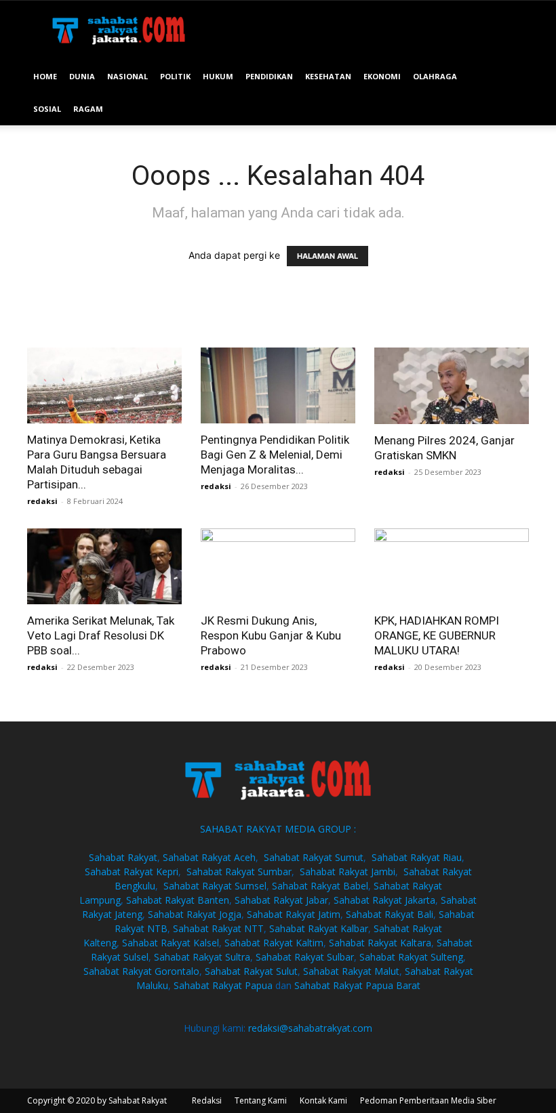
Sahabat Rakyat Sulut (251, 971)
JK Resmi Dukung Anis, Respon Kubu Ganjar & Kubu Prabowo (271, 635)
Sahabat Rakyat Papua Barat (357, 985)
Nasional (127, 76)
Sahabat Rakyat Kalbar (318, 928)
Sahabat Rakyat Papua (223, 985)
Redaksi (207, 1100)
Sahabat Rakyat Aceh (209, 857)
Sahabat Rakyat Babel (320, 885)
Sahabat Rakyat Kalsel (170, 942)
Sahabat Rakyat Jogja (194, 914)
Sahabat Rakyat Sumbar (239, 871)
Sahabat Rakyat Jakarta (384, 900)
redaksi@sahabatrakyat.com (310, 1028)
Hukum (218, 76)
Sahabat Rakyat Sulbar (305, 956)
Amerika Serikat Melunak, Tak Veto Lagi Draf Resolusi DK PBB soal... (100, 635)
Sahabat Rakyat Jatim (293, 914)
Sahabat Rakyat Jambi (347, 871)
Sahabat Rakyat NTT (218, 928)
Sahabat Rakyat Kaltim (273, 942)
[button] (512, 76)
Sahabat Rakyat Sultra (202, 956)
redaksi (42, 501)
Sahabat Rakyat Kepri (131, 871)
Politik (175, 76)
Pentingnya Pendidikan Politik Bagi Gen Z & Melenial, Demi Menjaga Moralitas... (275, 454)
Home (45, 76)
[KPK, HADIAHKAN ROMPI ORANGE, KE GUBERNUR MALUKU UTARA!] (451, 566)
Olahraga (435, 76)
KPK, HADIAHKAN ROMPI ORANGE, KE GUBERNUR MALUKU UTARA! (436, 635)
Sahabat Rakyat (123, 857)
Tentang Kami (261, 1100)
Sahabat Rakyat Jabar (281, 900)
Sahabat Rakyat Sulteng (411, 956)
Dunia (82, 76)
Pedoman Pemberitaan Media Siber (428, 1100)
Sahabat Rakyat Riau (417, 857)
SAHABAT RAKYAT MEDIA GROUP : (278, 828)
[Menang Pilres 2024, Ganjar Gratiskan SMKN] (451, 386)
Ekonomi (382, 76)
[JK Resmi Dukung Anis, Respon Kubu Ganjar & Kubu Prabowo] (278, 566)
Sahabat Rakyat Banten (177, 900)
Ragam (88, 109)
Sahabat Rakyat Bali (389, 914)
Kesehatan (328, 76)
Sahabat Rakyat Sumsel (214, 885)
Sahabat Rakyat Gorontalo (141, 971)
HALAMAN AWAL (327, 256)
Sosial (47, 109)
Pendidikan (269, 76)
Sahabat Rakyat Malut (351, 971)
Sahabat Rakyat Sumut (313, 857)
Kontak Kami (323, 1100)
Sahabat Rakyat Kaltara (380, 942)
